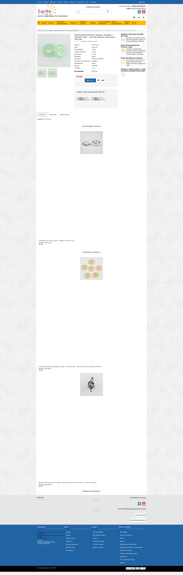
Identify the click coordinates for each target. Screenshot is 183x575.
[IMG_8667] (42, 73)
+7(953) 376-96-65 (93, 7)
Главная (39, 30)
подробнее (40, 540)
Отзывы (71, 2)
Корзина (68, 532)
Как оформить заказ (99, 535)
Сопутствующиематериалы (104, 22)
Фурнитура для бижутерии (62, 22)
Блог (87, 2)
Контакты (93, 2)
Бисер (134, 23)
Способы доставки (98, 541)
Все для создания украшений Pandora (54, 30)
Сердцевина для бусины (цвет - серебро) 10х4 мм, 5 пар (56, 240)
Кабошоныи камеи (83, 22)
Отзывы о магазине (43, 543)
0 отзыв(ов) (84, 41)
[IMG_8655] (52, 73)
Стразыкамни (127, 22)
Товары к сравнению (72, 544)
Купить (91, 80)
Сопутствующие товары (127, 559)
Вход (143, 2)
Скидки (65, 2)
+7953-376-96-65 (140, 515)
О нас (39, 2)
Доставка (53, 2)
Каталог (44, 23)
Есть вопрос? (80, 2)
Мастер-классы (70, 547)
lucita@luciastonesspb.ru (138, 8)
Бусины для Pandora (72, 30)
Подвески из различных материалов (131, 547)
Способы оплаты (98, 544)
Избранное (69, 541)
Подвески (73, 23)
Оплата (59, 2)
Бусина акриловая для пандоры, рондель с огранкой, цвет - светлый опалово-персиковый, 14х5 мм (70, 366)
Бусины (50, 23)
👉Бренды (92, 23)
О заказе (45, 2)
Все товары (123, 532)
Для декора (123, 556)
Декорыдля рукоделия (116, 22)
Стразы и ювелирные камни (129, 553)
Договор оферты (98, 532)
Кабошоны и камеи (126, 550)
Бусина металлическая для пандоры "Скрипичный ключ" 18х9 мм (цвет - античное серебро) (68, 482)
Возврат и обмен (98, 547)
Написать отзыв (92, 41)
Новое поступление (126, 535)
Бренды (122, 562)
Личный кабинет (71, 538)
